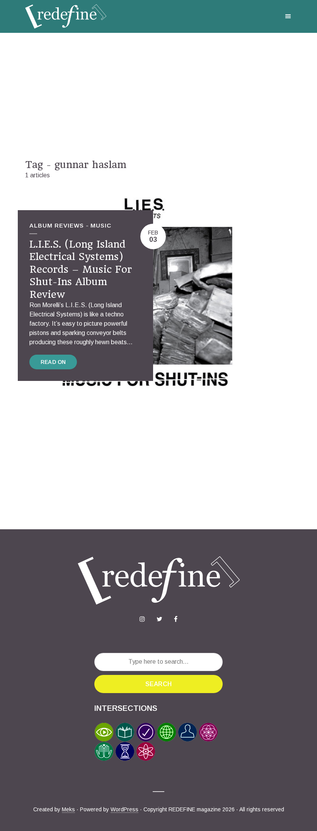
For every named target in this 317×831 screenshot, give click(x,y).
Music (100, 225)
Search (158, 684)
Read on (53, 362)
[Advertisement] (158, 96)
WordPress (124, 809)
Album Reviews (56, 225)
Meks (68, 809)
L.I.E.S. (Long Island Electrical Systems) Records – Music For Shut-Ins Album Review (80, 269)
